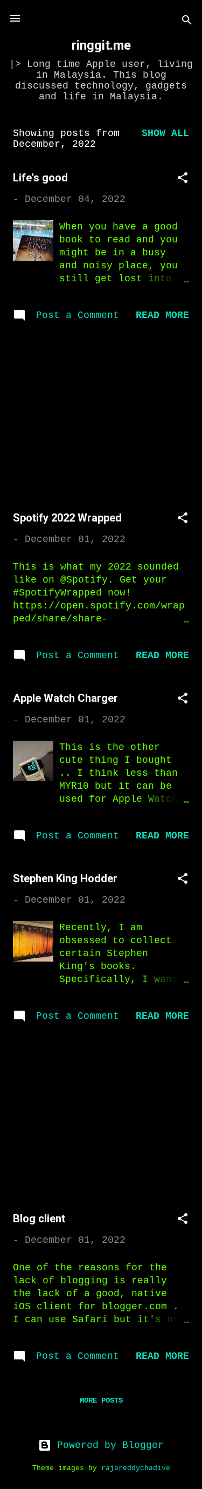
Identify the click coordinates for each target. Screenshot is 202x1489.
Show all (165, 133)
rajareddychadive (135, 1468)
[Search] (186, 21)
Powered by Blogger (107, 1445)
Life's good (40, 177)
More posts (101, 1400)
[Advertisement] (101, 418)
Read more (162, 315)
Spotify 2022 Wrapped (67, 517)
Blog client (39, 1218)
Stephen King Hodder (65, 878)
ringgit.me (101, 45)
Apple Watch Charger (65, 698)
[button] (182, 179)
